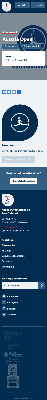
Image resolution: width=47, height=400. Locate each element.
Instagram (12, 302)
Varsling (6, 250)
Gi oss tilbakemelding (23, 181)
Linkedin (11, 309)
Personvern (8, 261)
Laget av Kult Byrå (20, 398)
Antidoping (8, 267)
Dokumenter (8, 245)
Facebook (12, 296)
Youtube (11, 315)
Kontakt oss (8, 240)
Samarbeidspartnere (13, 256)
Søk (21, 5)
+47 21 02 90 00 (10, 227)
